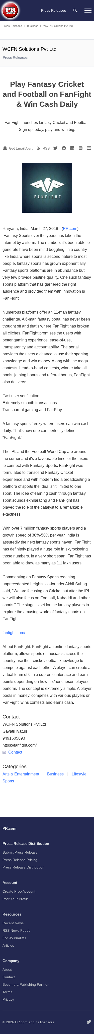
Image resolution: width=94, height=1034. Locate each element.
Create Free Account (19, 891)
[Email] (88, 148)
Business (32, 25)
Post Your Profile (16, 899)
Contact (15, 752)
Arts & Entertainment (21, 774)
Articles (8, 945)
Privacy (8, 999)
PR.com (70, 228)
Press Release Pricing (20, 860)
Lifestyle (79, 774)
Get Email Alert (21, 148)
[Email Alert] (6, 148)
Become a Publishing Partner (26, 984)
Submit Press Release (20, 852)
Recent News (13, 923)
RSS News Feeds (16, 930)
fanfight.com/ (14, 633)
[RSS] (39, 148)
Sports (8, 781)
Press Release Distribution (23, 867)
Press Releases (12, 25)
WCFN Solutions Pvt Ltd (58, 25)
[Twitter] (55, 148)
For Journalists (14, 938)
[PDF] (80, 148)
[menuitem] (75, 10)
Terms (7, 992)
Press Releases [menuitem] (53, 10)
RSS (46, 148)
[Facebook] (63, 148)
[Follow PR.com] (88, 1022)
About (7, 970)
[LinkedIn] (72, 148)
